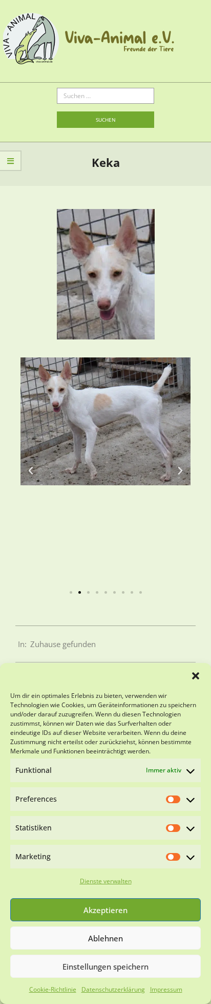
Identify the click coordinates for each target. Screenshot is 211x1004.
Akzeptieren (105, 910)
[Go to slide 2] (79, 592)
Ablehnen (105, 938)
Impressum (166, 989)
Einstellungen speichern (105, 966)
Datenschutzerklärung (113, 989)
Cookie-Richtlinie (52, 989)
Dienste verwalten (106, 881)
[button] (196, 676)
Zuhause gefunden (63, 644)
